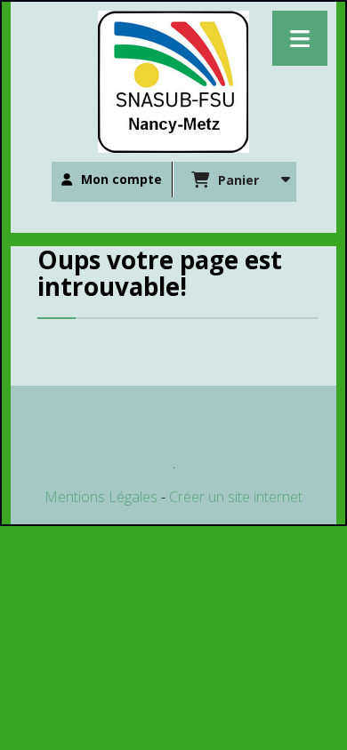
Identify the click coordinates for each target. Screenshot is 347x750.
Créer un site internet (236, 497)
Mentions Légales (100, 497)
